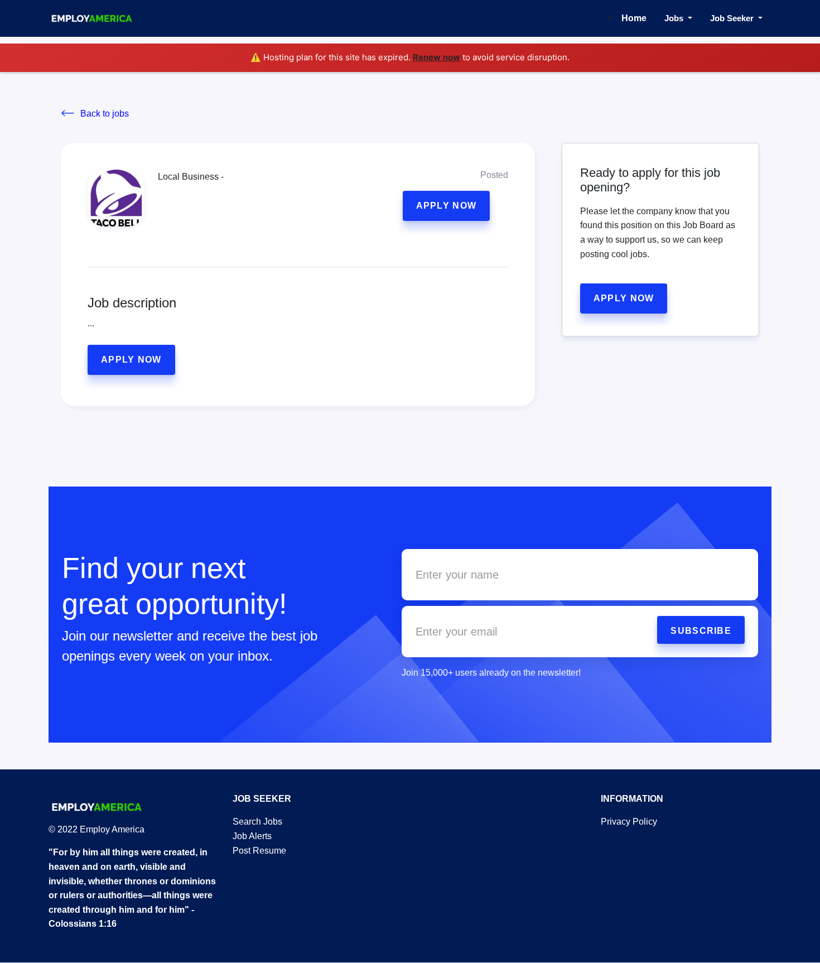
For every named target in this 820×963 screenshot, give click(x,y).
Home (634, 18)
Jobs (675, 18)
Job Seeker (733, 18)
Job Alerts (252, 836)
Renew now (436, 57)
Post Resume (259, 850)
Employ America (111, 829)
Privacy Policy (629, 821)
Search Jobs (257, 821)
